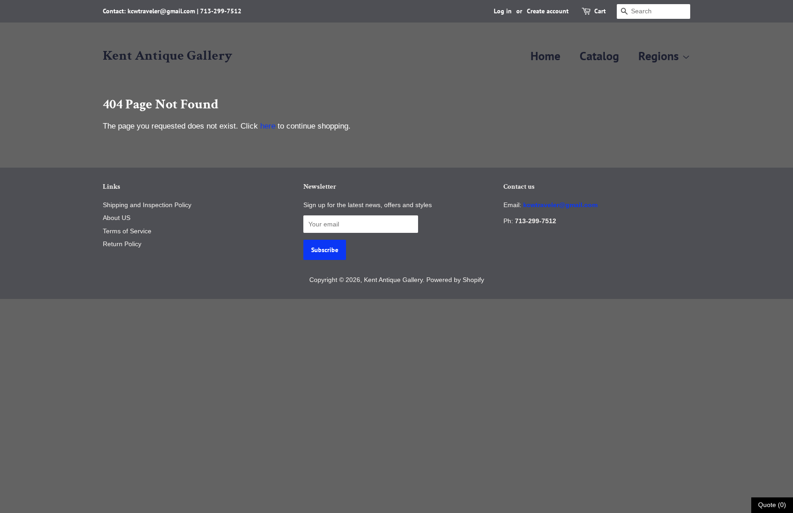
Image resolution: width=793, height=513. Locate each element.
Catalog (599, 55)
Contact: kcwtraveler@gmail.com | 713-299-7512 (172, 11)
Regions (660, 55)
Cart (600, 11)
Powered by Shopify (455, 279)
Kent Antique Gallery (167, 56)
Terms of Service (127, 231)
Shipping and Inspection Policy (147, 205)
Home (545, 55)
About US (116, 217)
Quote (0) (772, 504)
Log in (503, 11)
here (267, 126)
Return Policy (122, 244)
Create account (548, 11)
